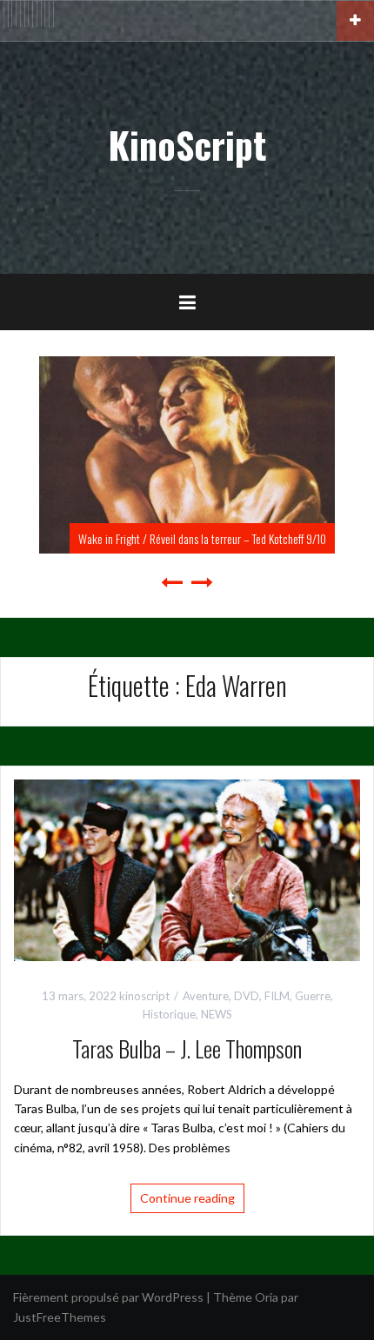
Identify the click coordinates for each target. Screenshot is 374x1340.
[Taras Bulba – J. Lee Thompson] (187, 868)
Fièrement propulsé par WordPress (108, 1297)
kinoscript (144, 996)
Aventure (206, 996)
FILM (277, 996)
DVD (246, 996)
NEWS (216, 1014)
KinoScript (187, 144)
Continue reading (187, 1198)
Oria (266, 1297)
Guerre (313, 996)
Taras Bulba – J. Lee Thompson (187, 1048)
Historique (169, 1014)
